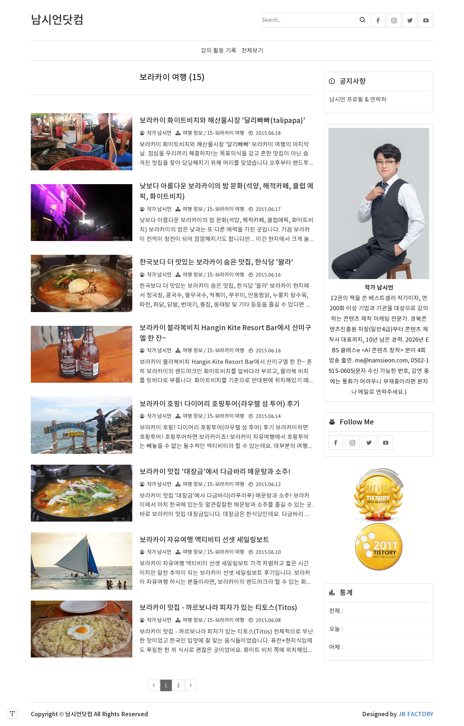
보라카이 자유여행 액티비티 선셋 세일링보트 (204, 540)
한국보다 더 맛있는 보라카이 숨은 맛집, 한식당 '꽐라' (216, 262)
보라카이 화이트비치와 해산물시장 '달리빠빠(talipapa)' (222, 121)
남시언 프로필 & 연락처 (357, 99)
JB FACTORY (415, 714)
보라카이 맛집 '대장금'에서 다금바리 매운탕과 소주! (215, 472)
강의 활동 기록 (218, 50)
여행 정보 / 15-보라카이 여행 (213, 133)
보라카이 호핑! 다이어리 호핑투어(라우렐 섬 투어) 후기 (220, 404)
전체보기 (252, 50)
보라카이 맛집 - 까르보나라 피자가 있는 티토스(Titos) (218, 608)
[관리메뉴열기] (12, 713)
